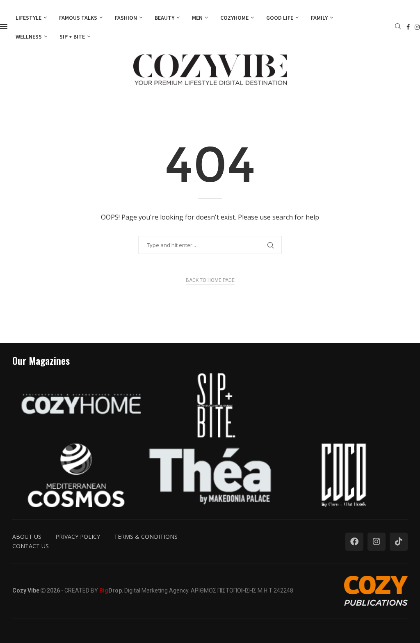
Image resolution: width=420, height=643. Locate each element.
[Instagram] (417, 27)
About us (26, 536)
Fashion (126, 17)
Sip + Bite (72, 36)
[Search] (398, 27)
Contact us (30, 546)
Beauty (164, 17)
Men (197, 17)
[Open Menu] (3, 26)
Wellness (29, 36)
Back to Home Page (210, 280)
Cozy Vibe (25, 590)
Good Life (279, 17)
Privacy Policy (77, 536)
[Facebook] (408, 27)
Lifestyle (28, 17)
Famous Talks (78, 17)
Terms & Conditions (146, 536)
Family (319, 17)
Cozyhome (234, 17)
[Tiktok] (399, 542)
